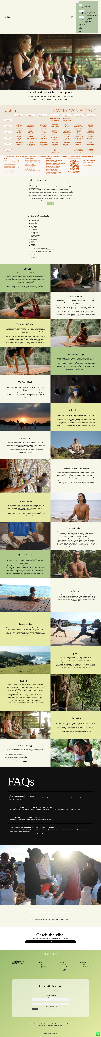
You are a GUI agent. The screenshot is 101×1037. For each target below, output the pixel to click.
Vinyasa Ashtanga (34, 226)
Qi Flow (32, 241)
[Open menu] (72, 17)
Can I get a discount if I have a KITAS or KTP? (43, 249)
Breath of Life (33, 230)
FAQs (32, 247)
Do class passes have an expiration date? (42, 251)
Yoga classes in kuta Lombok (37, 255)
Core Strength (33, 222)
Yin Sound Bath (34, 227)
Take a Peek (50, 941)
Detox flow (33, 238)
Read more (50, 922)
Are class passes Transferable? (40, 248)
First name (50, 997)
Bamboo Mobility (34, 232)
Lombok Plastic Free (55, 916)
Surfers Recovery (34, 229)
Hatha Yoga (33, 242)
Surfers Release (34, 233)
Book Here (50, 203)
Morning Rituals (34, 236)
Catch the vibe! (34, 257)
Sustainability (33, 254)
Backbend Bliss (34, 239)
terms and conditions (18, 833)
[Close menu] (77, 2)
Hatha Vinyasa (34, 223)
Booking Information (35, 220)
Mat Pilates (33, 244)
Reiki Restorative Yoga (35, 235)
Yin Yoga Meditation (35, 224)
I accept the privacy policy (51, 1006)
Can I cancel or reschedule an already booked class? (44, 252)
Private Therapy (34, 245)
